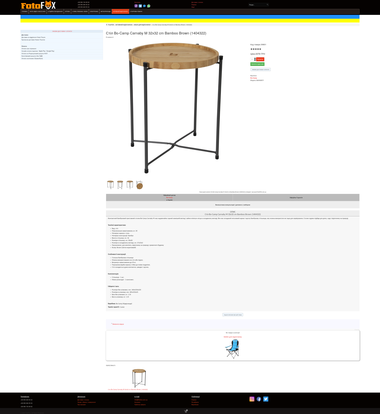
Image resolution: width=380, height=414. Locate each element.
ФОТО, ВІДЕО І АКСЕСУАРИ (37, 11)
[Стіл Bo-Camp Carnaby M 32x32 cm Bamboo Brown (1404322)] (139, 378)
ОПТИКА (67, 11)
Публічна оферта (140, 404)
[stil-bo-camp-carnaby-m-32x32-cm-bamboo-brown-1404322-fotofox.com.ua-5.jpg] (140, 184)
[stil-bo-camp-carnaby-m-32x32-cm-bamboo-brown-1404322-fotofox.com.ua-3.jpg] (120, 184)
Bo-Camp (253, 78)
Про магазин (81, 404)
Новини (193, 5)
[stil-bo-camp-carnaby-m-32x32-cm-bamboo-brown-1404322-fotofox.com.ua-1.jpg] (175, 108)
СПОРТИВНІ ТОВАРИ (136, 11)
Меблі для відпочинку (233, 336)
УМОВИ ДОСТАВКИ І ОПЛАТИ (62, 31)
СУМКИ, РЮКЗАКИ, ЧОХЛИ (80, 11)
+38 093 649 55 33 (26, 400)
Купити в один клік (257, 64)
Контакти (137, 2)
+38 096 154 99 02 (26, 406)
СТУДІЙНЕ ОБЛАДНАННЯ (55, 11)
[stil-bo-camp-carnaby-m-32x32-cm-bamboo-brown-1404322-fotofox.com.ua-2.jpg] (111, 184)
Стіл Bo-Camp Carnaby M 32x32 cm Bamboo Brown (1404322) (128, 389)
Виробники (195, 404)
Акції (192, 7)
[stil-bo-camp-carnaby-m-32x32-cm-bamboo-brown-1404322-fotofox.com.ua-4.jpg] (130, 184)
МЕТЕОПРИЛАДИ (106, 11)
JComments (357, 329)
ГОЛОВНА (24, 11)
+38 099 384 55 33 (26, 403)
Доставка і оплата (197, 2)
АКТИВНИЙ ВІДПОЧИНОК (120, 11)
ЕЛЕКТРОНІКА (94, 11)
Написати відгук (118, 324)
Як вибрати (195, 402)
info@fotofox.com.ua (140, 400)
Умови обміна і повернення (86, 402)
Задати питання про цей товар (233, 315)
